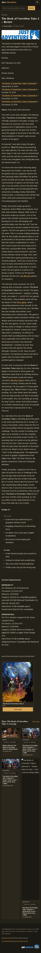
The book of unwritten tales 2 (26, 656)
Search (31, 8)
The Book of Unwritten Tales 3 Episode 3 (19, 95)
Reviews (4, 15)
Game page (18, 709)
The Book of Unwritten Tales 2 (13, 703)
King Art (4, 656)
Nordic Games (10, 656)
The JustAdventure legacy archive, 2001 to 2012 (15, 941)
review (16, 656)
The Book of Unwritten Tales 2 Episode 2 (19, 89)
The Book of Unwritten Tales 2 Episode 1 (19, 83)
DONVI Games (7, 938)
